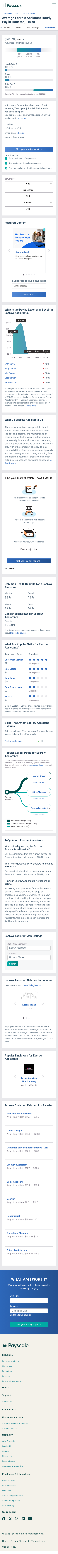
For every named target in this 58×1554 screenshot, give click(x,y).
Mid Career (10, 373)
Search (12, 963)
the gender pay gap (18, 633)
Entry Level (10, 364)
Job (17, 13)
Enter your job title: (29, 549)
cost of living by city (31, 985)
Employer (28, 202)
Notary (8, 696)
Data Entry (10, 678)
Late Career (10, 378)
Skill (28, 196)
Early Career (10, 368)
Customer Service (14, 659)
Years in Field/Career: (15, 137)
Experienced (10, 382)
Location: (9, 124)
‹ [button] (9, 250)
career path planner (36, 765)
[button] (2, 27)
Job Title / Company (17, 944)
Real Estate (10, 669)
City (28, 183)
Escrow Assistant (28, 13)
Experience (28, 190)
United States (7, 13)
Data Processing (13, 687)
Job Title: (14, 1296)
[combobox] (29, 128)
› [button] (49, 250)
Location (11, 953)
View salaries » (39, 782)
